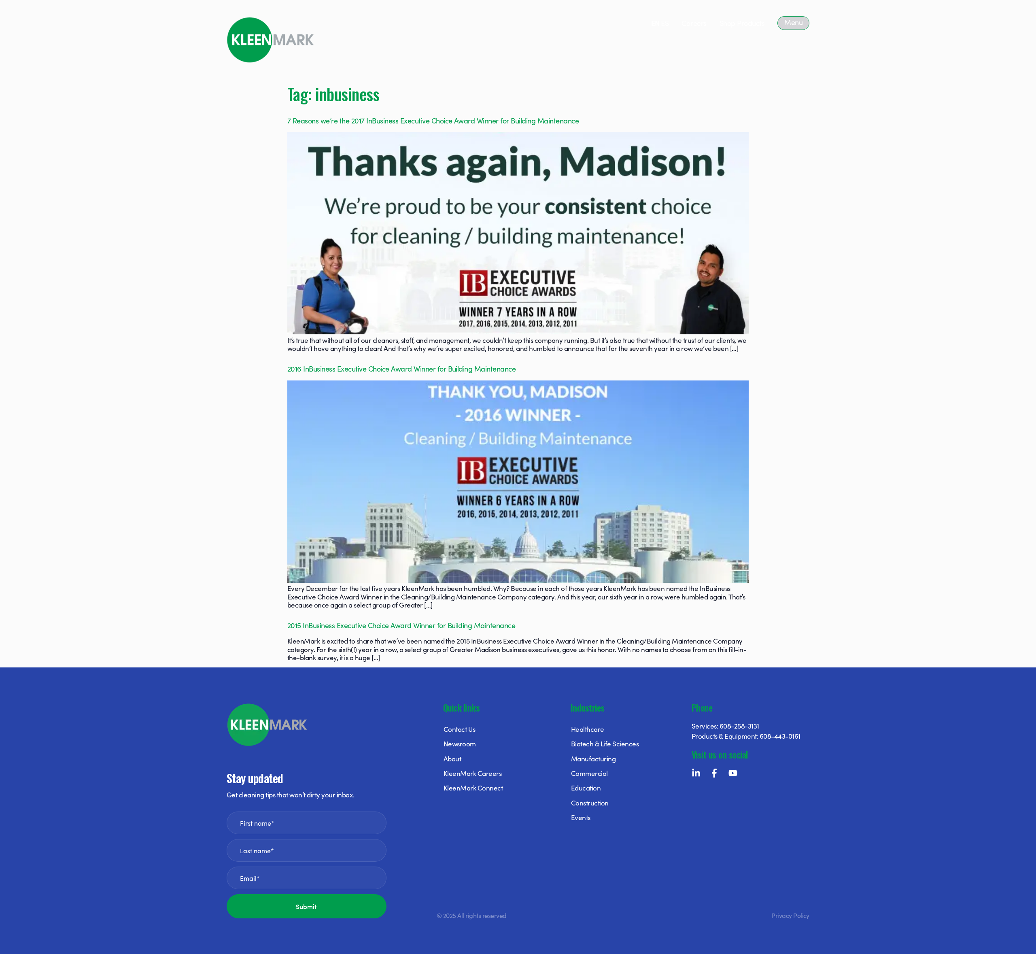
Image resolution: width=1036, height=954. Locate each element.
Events (580, 817)
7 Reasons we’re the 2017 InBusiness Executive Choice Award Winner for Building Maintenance (433, 120)
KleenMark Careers (472, 773)
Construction (590, 802)
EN (655, 23)
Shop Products (742, 23)
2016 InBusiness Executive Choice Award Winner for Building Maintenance (401, 368)
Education (586, 788)
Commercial (589, 773)
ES (665, 23)
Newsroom (460, 743)
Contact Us (460, 729)
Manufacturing (593, 758)
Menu (793, 22)
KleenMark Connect (473, 788)
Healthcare (587, 729)
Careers (693, 23)
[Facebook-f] (714, 773)
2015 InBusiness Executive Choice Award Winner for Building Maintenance (401, 625)
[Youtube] (732, 773)
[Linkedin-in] (696, 773)
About (452, 758)
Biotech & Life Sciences (605, 743)
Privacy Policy (790, 915)
